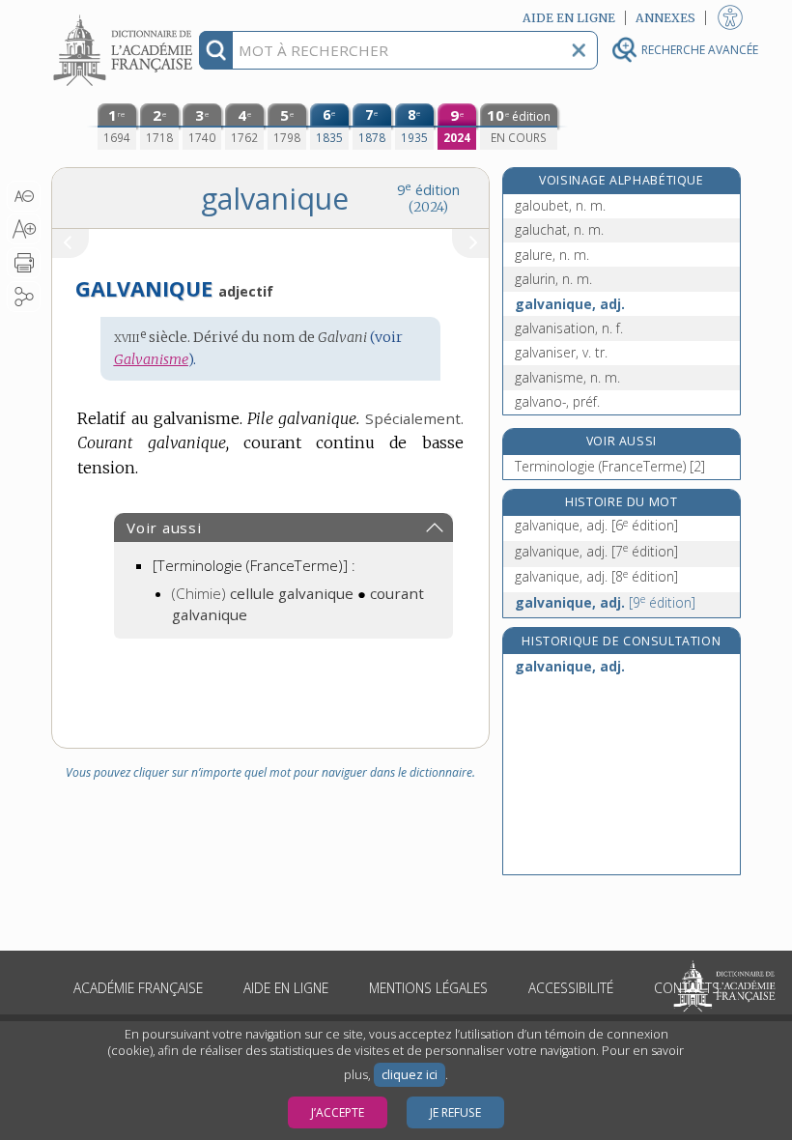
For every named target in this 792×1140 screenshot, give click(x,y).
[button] (24, 196)
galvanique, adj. (570, 304)
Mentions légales (428, 988)
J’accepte (337, 1112)
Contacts (687, 988)
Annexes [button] (665, 18)
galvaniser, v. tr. (561, 352)
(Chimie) (263, 593)
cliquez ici (410, 1075)
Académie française (138, 988)
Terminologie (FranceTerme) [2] (610, 466)
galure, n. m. (552, 254)
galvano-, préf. (557, 401)
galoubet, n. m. (560, 205)
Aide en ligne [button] (569, 18)
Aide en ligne (285, 988)
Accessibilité (570, 988)
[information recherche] (216, 50)
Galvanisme (151, 359)
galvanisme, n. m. (567, 377)
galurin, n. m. (553, 279)
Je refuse (455, 1112)
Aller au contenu (125, 17)
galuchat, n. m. (559, 229)
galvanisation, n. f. (569, 328)
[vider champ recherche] (578, 50)
